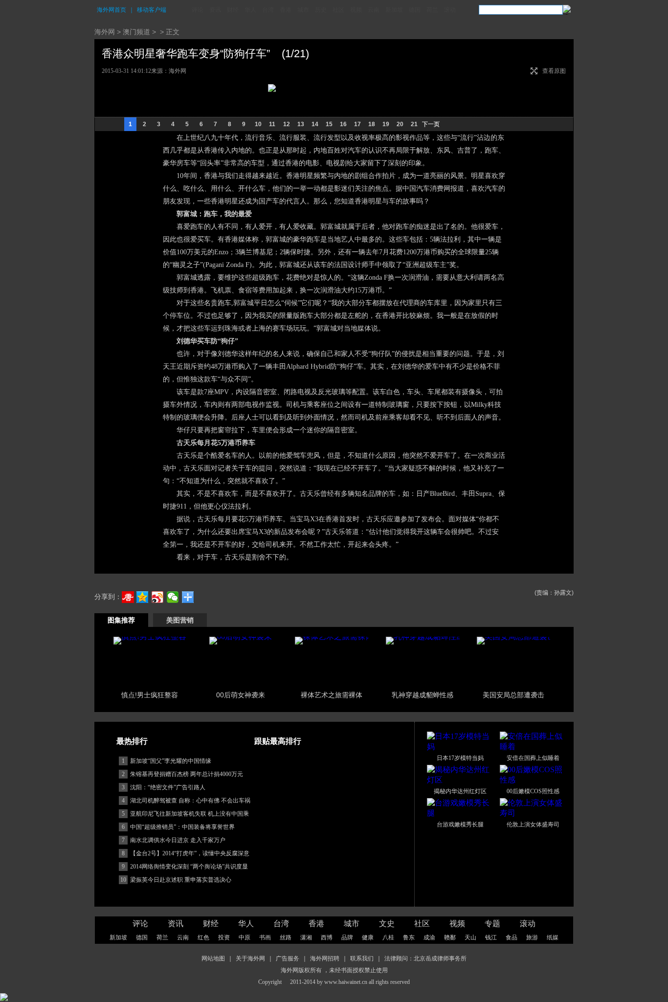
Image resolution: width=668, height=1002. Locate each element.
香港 (285, 9)
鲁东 (409, 937)
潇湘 (306, 937)
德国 (415, 9)
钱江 (491, 937)
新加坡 (394, 9)
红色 (203, 937)
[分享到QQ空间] (142, 597)
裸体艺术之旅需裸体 (331, 695)
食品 (511, 937)
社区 (338, 9)
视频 (356, 9)
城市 (303, 9)
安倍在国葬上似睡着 (533, 758)
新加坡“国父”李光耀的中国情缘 (170, 760)
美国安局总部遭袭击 (513, 695)
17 (357, 124)
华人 (250, 9)
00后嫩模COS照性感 (533, 791)
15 (329, 124)
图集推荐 (121, 620)
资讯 (215, 9)
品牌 (347, 937)
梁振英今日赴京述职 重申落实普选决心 (180, 879)
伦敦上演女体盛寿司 (533, 824)
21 (414, 124)
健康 (368, 937)
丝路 (285, 937)
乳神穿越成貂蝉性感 (422, 695)
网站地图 (213, 958)
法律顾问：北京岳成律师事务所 (425, 958)
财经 (233, 9)
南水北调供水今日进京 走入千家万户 (177, 840)
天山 (470, 937)
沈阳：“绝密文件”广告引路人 (167, 787)
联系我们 (362, 958)
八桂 (388, 937)
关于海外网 (250, 958)
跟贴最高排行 (277, 741)
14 (315, 124)
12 (286, 124)
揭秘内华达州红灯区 (460, 791)
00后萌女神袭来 (240, 695)
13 (300, 124)
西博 (327, 937)
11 (272, 124)
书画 (265, 937)
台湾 (268, 9)
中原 (244, 937)
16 (343, 124)
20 (400, 124)
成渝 (429, 937)
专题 (492, 923)
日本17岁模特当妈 (460, 758)
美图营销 (180, 620)
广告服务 (287, 958)
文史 (387, 923)
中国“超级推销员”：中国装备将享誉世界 (182, 827)
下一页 (431, 124)
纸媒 (552, 937)
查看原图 (554, 70)
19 (385, 124)
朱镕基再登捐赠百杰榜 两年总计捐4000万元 (186, 774)
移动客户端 (151, 9)
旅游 (532, 937)
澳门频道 (136, 32)
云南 (373, 9)
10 (258, 124)
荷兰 (432, 9)
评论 (197, 9)
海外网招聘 (324, 958)
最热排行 (132, 741)
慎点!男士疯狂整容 (149, 695)
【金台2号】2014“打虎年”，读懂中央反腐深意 (189, 853)
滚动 (450, 9)
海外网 (104, 32)
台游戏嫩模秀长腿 (460, 824)
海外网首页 (111, 9)
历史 (321, 9)
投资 (224, 937)
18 (371, 124)
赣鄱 (450, 937)
